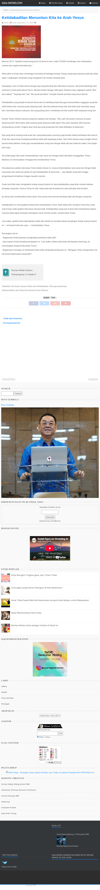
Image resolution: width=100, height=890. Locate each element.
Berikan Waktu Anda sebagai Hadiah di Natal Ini (34, 625)
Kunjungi (72, 772)
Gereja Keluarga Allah (10, 796)
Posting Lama (93, 379)
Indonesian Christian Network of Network (18, 790)
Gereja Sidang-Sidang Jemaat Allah (15, 784)
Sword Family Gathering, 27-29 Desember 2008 (73, 834)
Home (43, 3)
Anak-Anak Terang (8, 813)
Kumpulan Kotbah (8, 807)
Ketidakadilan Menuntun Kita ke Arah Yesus (43, 17)
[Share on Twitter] (44, 302)
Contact (95, 3)
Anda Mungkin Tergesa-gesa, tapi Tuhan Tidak (34, 575)
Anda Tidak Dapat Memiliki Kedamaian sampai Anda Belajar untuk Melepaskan (50, 600)
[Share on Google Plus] (55, 302)
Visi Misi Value (57, 3)
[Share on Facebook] (34, 302)
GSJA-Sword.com (12, 3)
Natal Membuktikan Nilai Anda (26, 612)
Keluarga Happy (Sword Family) (67, 846)
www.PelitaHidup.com (85, 772)
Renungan (5, 704)
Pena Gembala (7, 405)
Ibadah (71, 3)
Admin (6, 22)
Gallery (83, 3)
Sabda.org (5, 801)
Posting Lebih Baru (9, 379)
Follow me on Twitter (9, 867)
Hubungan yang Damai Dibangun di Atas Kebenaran (36, 587)
